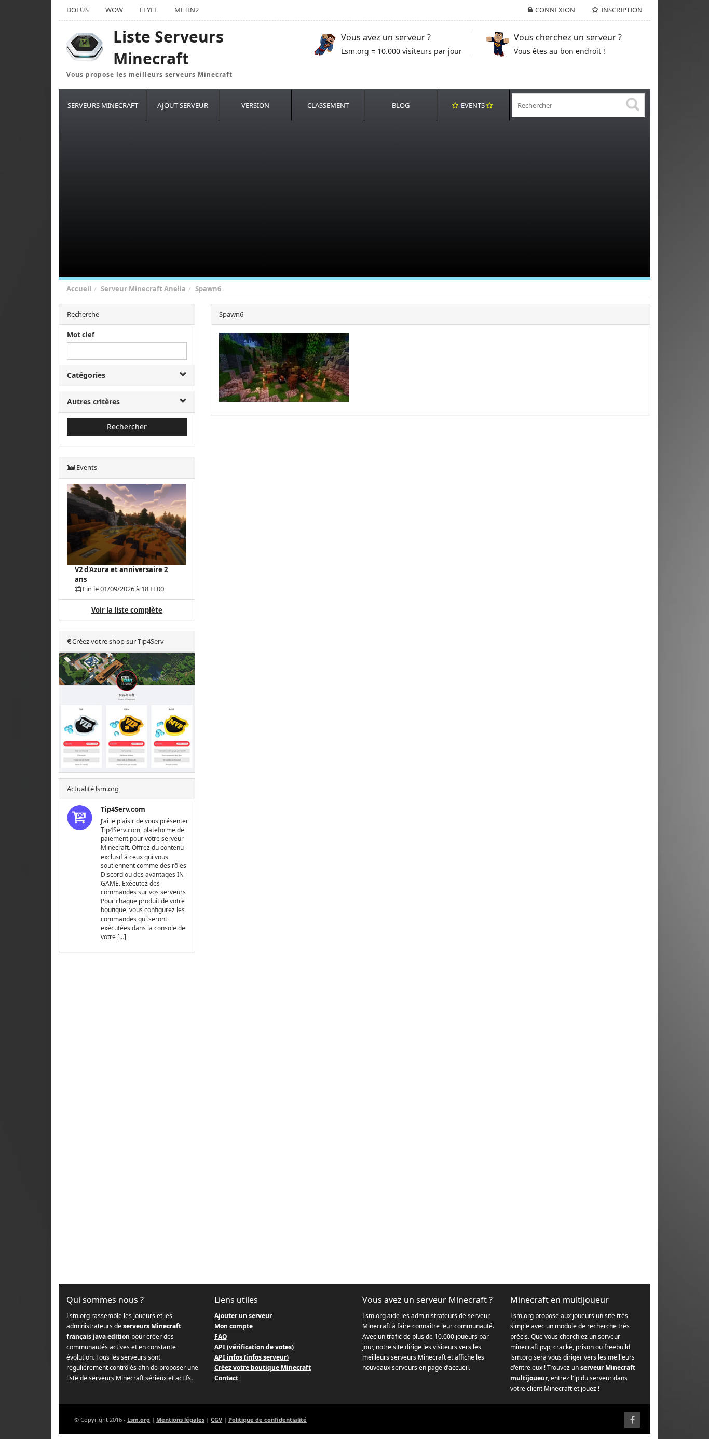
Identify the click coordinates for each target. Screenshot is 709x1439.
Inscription (622, 10)
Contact (226, 1378)
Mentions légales (180, 1419)
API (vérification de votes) (254, 1346)
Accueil (78, 288)
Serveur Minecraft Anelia (143, 288)
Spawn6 (208, 288)
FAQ (220, 1336)
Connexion (555, 10)
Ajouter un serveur (243, 1315)
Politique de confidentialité (267, 1419)
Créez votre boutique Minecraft (262, 1367)
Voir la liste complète (126, 610)
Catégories (86, 375)
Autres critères (93, 401)
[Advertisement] (370, 199)
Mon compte (233, 1326)
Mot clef (80, 335)
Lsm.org (138, 1419)
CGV (216, 1419)
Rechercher (127, 426)
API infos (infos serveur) (251, 1357)
